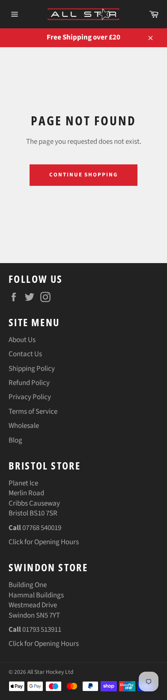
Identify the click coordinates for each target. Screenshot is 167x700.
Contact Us (25, 354)
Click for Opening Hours (44, 542)
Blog (15, 440)
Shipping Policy (32, 369)
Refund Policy (29, 383)
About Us (22, 340)
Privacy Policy (30, 397)
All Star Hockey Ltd (50, 672)
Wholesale (24, 426)
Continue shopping (83, 175)
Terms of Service (33, 411)
